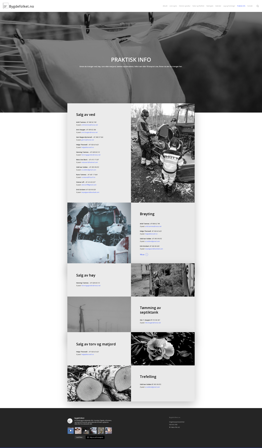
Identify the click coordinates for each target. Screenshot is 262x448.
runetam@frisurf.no (88, 177)
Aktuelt (165, 6)
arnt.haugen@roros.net (89, 132)
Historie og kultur (184, 6)
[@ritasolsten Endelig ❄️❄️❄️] (93, 430)
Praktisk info (241, 6)
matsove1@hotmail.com (89, 162)
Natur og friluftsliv (198, 6)
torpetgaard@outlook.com (90, 192)
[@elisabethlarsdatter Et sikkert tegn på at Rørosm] (78, 430)
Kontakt (250, 6)
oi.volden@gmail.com (88, 170)
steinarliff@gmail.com (88, 185)
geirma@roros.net (87, 140)
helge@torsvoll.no (87, 147)
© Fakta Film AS (174, 427)
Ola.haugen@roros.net (153, 323)
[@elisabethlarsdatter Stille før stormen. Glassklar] (101, 430)
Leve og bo (173, 6)
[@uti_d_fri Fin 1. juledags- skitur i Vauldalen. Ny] (108, 430)
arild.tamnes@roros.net (89, 125)
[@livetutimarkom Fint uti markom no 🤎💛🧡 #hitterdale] (70, 430)
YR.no (142, 254)
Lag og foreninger (229, 6)
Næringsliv (209, 6)
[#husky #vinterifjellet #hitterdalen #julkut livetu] (85, 430)
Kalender (218, 6)
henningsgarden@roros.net (90, 155)
